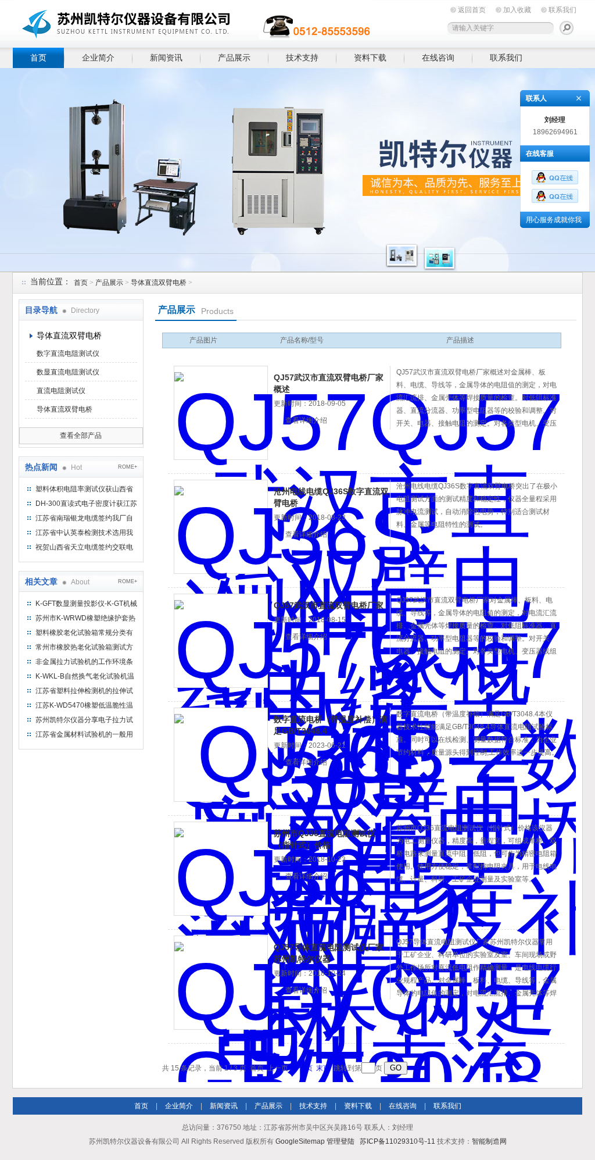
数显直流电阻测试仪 (68, 372)
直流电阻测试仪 (61, 391)
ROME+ (127, 467)
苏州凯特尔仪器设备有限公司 (193, 22)
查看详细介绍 (306, 420)
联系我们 (562, 10)
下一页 (302, 1068)
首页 (38, 57)
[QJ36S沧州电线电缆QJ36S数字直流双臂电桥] (221, 527)
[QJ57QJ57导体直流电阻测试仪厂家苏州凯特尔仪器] (221, 983)
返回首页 (472, 10)
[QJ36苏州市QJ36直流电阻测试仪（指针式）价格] (221, 869)
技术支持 (302, 57)
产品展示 (234, 57)
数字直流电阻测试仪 (68, 353)
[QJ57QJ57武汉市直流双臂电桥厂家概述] (221, 413)
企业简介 (98, 57)
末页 (323, 1068)
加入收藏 (517, 10)
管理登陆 (340, 1141)
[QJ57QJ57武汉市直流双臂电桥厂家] (221, 641)
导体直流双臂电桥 (159, 283)
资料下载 (370, 57)
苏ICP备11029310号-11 (397, 1141)
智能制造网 (489, 1141)
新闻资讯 (166, 57)
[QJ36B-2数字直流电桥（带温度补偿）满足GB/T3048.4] (221, 755)
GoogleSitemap (300, 1141)
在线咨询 (438, 57)
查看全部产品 (81, 435)
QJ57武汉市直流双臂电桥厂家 (328, 605)
